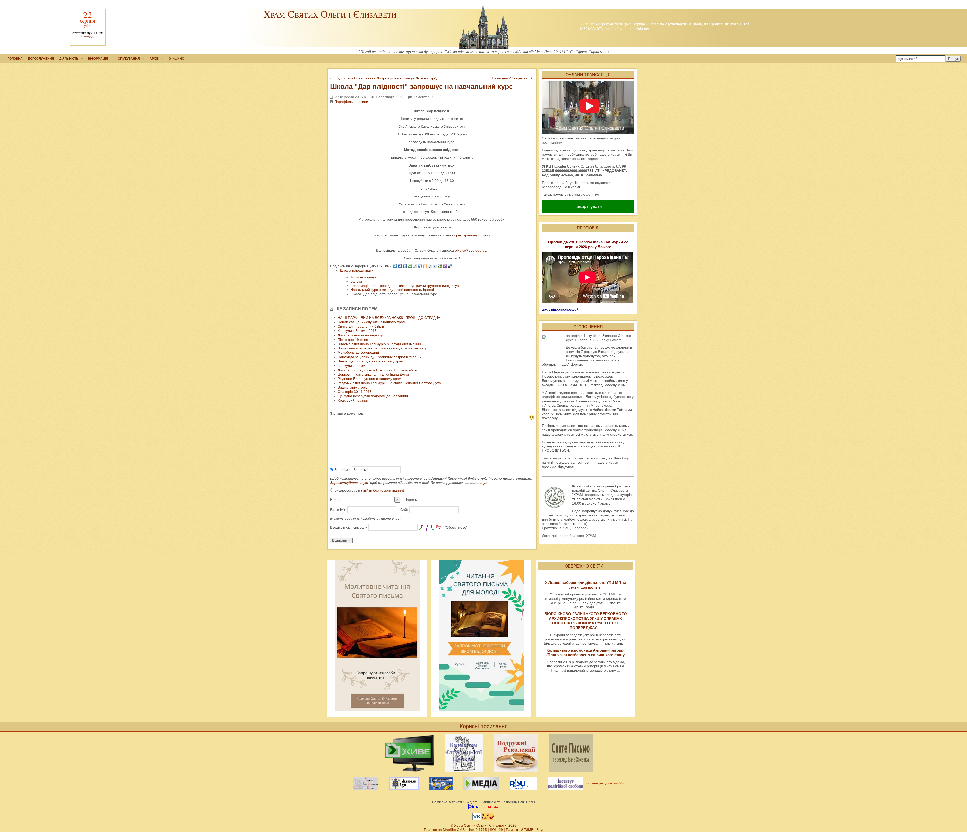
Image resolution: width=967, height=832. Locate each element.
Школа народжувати (356, 270)
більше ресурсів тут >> (604, 783)
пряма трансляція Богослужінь (598, 430)
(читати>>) (87, 37)
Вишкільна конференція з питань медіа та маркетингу (382, 348)
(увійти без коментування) (382, 490)
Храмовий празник (353, 400)
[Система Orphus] (483, 806)
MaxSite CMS (454, 830)
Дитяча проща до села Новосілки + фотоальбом (378, 370)
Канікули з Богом (351, 365)
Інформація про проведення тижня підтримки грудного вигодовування (408, 286)
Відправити (341, 540)
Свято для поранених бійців (361, 326)
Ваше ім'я (342, 470)
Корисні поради (363, 277)
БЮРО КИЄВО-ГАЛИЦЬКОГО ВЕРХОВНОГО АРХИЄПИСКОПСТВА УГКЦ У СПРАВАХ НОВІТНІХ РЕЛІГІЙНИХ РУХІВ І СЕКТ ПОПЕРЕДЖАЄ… (585, 621)
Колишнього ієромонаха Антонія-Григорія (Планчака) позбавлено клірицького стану (585, 652)
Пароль (410, 499)
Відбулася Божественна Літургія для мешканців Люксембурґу (386, 78)
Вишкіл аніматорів (352, 387)
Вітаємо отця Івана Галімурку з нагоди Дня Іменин (379, 344)
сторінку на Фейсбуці (611, 458)
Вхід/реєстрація (368, 490)
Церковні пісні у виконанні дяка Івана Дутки (373, 374)
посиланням (552, 142)
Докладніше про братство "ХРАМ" (569, 536)
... (596, 607)
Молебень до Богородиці (358, 352)
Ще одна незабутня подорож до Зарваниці (373, 396)
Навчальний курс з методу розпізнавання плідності (392, 290)
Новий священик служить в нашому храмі (372, 322)
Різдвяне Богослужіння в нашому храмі (370, 379)
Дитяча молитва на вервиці (360, 335)
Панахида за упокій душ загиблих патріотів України (380, 357)
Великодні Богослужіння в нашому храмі (371, 361)
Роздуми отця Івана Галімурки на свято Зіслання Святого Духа (389, 383)
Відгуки (356, 281)
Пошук (953, 59)
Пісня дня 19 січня (353, 340)
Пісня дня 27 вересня (510, 78)
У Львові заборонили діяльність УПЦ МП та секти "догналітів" (585, 584)
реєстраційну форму (473, 235)
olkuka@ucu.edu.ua (471, 250)
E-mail (335, 499)
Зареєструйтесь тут (349, 483)
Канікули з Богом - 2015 (357, 331)
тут (484, 483)
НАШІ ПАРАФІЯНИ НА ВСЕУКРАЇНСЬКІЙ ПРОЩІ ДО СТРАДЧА (389, 318)
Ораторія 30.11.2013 (355, 392)
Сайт (404, 510)
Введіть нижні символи (348, 527)
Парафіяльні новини (351, 101)
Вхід (539, 830)
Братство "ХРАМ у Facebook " (566, 528)
